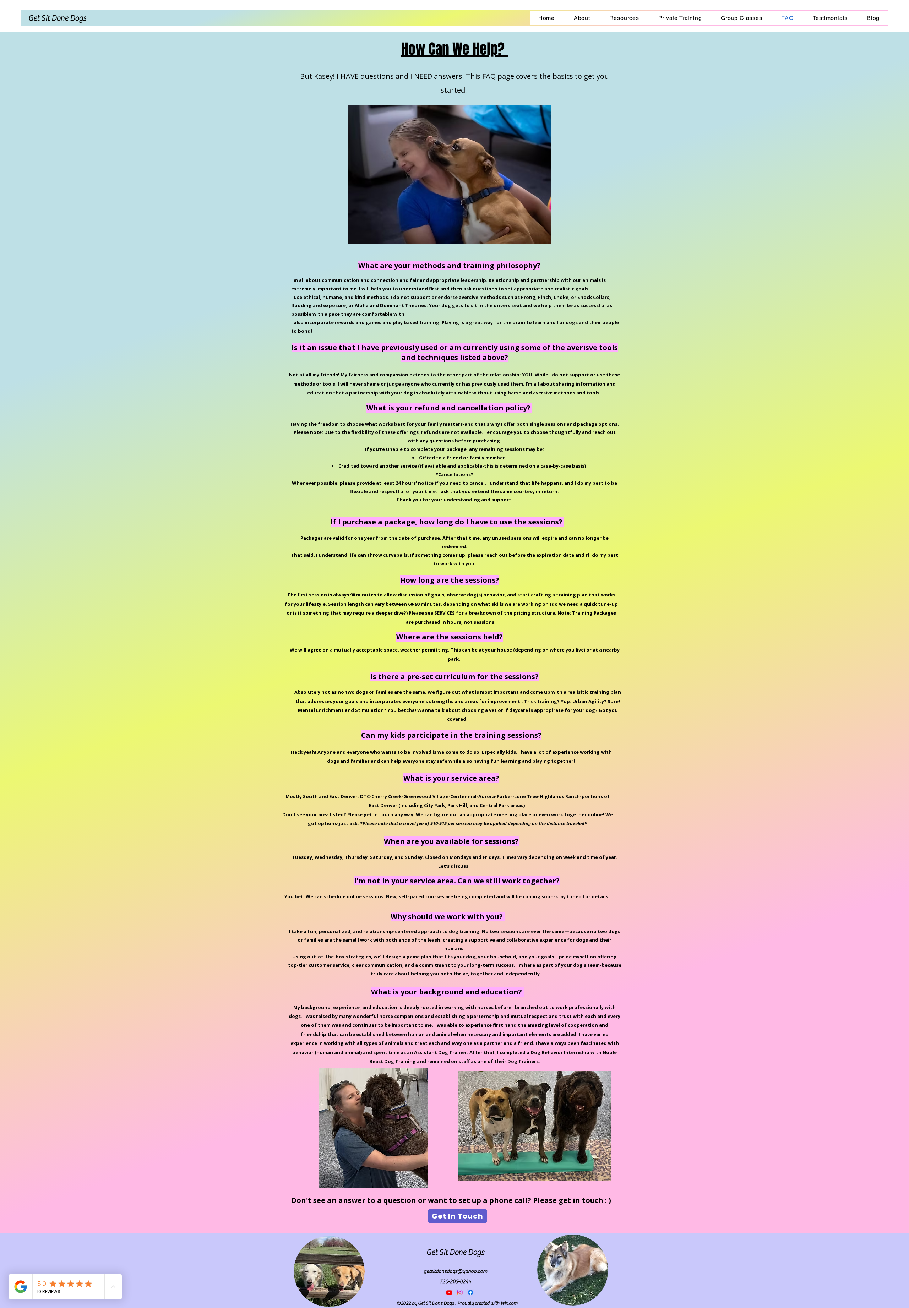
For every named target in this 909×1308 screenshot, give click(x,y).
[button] (454, 50)
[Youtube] (449, 1292)
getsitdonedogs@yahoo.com (456, 1271)
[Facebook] (470, 1292)
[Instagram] (459, 1292)
